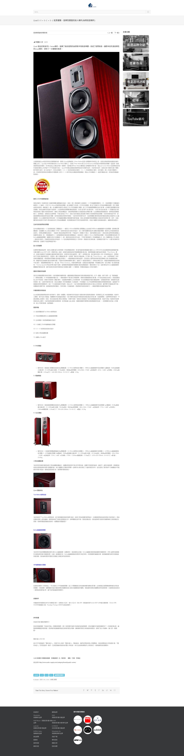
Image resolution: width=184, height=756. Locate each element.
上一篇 (110, 33)
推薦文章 (54, 743)
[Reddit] (107, 690)
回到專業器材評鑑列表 (40, 33)
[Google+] (99, 690)
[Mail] (114, 690)
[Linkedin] (103, 690)
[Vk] (111, 690)
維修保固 (36, 743)
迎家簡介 (36, 712)
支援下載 (54, 736)
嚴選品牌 (54, 712)
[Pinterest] (91, 690)
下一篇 (116, 33)
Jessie (37, 679)
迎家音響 (54, 746)
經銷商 (35, 740)
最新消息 (36, 746)
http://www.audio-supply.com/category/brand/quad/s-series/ (57, 662)
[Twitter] (87, 690)
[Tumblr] (95, 690)
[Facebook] (84, 690)
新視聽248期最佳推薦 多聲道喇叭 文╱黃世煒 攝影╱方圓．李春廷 (58, 658)
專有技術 (54, 740)
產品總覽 (36, 736)
